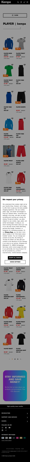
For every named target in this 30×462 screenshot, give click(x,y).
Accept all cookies (15, 257)
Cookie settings (15, 262)
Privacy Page (9, 232)
